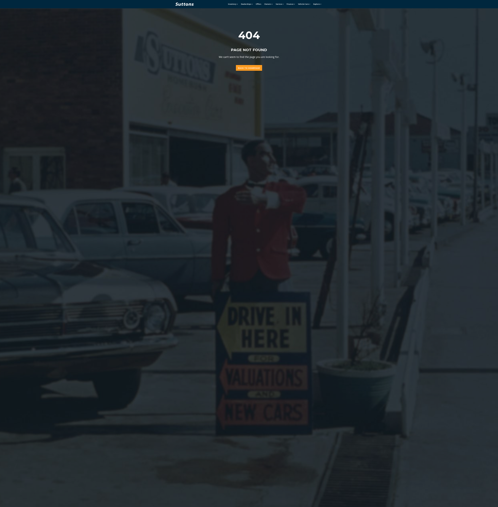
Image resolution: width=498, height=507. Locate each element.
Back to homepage (249, 68)
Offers (258, 4)
